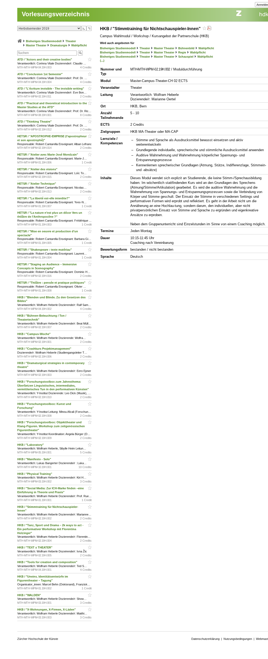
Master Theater (36, 45)
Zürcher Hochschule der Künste (37, 638)
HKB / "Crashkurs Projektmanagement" (44, 348)
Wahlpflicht (79, 45)
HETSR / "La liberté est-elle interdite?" (43, 198)
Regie (182, 52)
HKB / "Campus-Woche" (34, 334)
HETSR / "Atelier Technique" (37, 183)
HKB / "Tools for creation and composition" (47, 562)
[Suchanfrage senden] (80, 53)
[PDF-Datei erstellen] (209, 28)
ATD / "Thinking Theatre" (34, 121)
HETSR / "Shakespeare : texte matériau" (44, 249)
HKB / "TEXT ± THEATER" (35, 547)
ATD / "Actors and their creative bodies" (45, 59)
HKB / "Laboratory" (30, 444)
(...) (102, 60)
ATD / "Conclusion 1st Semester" (40, 74)
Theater (70, 41)
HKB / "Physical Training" (35, 473)
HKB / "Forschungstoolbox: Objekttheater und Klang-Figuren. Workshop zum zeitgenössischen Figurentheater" (51, 426)
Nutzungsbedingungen (238, 638)
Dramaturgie (58, 45)
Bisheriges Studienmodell (44, 41)
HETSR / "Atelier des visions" (37, 169)
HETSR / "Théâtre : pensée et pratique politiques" (51, 282)
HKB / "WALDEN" (29, 595)
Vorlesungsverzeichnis (56, 14)
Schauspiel (185, 56)
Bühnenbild (186, 48)
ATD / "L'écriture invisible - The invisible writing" (51, 88)
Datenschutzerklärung (205, 638)
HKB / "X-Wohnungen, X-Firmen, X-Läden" (46, 609)
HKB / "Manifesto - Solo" (34, 459)
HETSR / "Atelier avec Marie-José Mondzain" (48, 154)
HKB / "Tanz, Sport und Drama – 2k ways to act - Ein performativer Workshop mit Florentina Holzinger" (50, 529)
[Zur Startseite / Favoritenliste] (19, 41)
